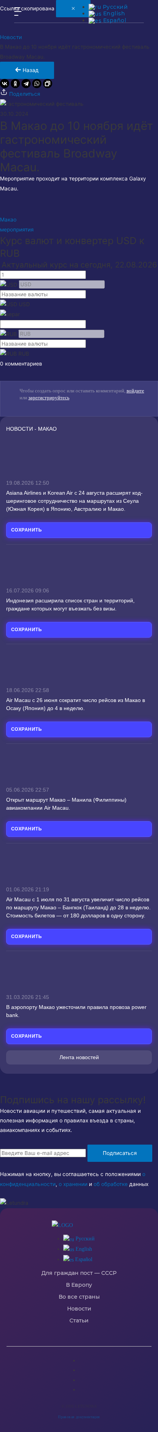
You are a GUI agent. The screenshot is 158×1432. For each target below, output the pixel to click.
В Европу (79, 1285)
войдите (135, 391)
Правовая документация (79, 1417)
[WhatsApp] (36, 83)
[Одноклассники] (15, 83)
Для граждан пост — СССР (79, 1273)
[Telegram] (26, 83)
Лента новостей (79, 1057)
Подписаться (120, 1153)
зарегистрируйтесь (48, 397)
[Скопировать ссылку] (47, 83)
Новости (11, 37)
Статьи (79, 1321)
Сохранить (26, 530)
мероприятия (17, 229)
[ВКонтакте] (4, 83)
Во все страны (79, 1297)
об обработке (111, 1184)
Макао (8, 220)
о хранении (73, 1184)
